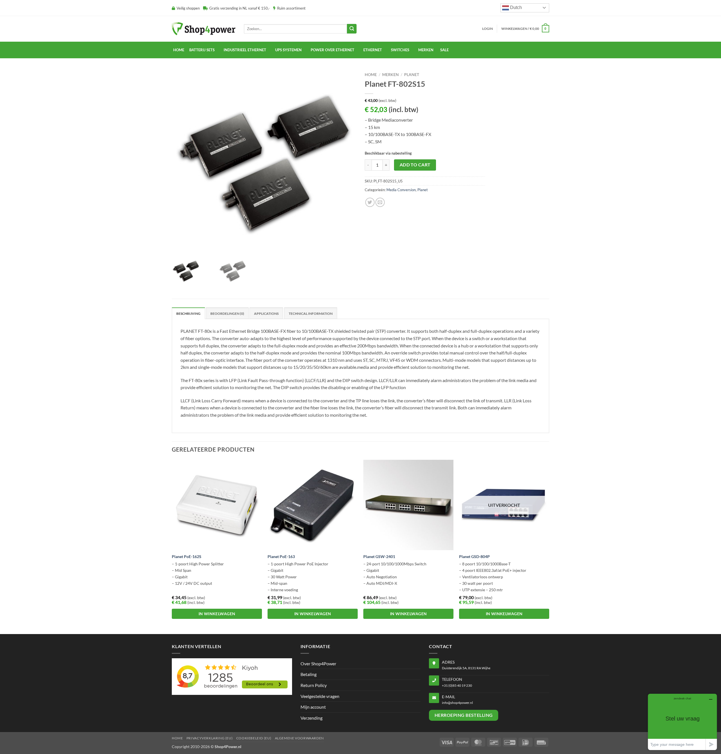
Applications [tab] (266, 313)
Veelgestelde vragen (320, 696)
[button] (487, 29)
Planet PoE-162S (186, 556)
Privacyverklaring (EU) (209, 738)
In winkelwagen (504, 613)
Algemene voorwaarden (299, 738)
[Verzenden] (352, 29)
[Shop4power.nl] (203, 28)
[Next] (549, 546)
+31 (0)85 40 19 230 (457, 685)
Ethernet (372, 50)
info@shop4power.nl (457, 703)
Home (178, 50)
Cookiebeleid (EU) (253, 738)
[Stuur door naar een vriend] (380, 202)
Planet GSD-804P (474, 556)
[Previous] (172, 546)
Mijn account (313, 707)
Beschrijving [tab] (188, 313)
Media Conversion (401, 190)
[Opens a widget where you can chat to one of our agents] (682, 721)
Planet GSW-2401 (379, 556)
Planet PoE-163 (281, 556)
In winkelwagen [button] (217, 613)
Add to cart (415, 164)
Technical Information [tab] (311, 313)
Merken (390, 74)
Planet (411, 74)
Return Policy (314, 685)
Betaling (309, 674)
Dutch (515, 7)
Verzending (311, 717)
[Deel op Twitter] (370, 202)
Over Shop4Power (318, 663)
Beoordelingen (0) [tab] (227, 313)
